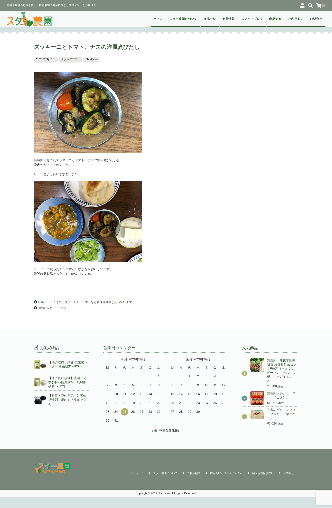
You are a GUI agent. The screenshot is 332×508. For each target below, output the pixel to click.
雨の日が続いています (52, 308)
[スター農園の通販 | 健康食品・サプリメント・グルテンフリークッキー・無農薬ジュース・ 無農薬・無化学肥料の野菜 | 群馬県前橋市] (30, 19)
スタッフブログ (252, 19)
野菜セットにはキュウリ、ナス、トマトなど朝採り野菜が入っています (85, 302)
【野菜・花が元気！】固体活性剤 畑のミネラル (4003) (67, 400)
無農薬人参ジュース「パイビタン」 (281, 395)
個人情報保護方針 (263, 473)
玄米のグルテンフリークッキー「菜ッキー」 (281, 414)
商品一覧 (210, 19)
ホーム (158, 19)
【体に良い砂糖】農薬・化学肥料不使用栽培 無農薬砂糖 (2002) (67, 382)
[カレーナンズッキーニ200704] (166, 221)
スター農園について (183, 19)
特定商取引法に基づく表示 (226, 473)
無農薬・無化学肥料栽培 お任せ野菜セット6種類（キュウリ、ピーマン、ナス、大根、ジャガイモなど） (282, 370)
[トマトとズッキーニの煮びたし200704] (166, 112)
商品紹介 (275, 19)
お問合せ (316, 19)
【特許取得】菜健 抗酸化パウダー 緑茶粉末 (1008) (67, 364)
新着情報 (228, 19)
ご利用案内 (296, 19)
